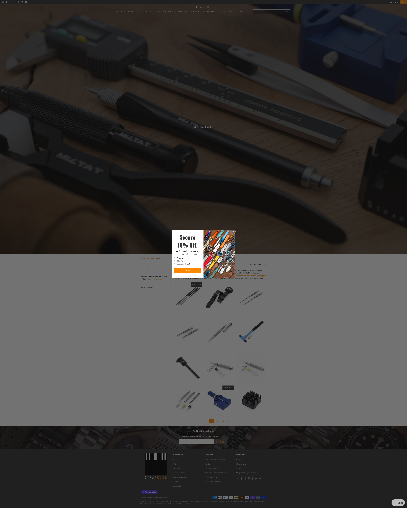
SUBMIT (188, 270)
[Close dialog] (233, 231)
